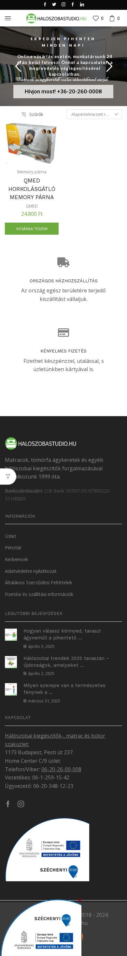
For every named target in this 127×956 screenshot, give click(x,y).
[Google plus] (73, 4)
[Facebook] (45, 4)
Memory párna (32, 172)
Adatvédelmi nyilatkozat (31, 571)
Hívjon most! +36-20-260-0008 (63, 91)
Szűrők (36, 114)
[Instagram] (64, 4)
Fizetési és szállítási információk (39, 594)
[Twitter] (54, 4)
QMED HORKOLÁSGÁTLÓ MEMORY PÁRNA (31, 188)
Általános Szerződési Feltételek (38, 582)
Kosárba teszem (32, 228)
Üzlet (10, 536)
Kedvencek (16, 559)
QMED (32, 206)
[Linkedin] (82, 4)
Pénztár (13, 547)
